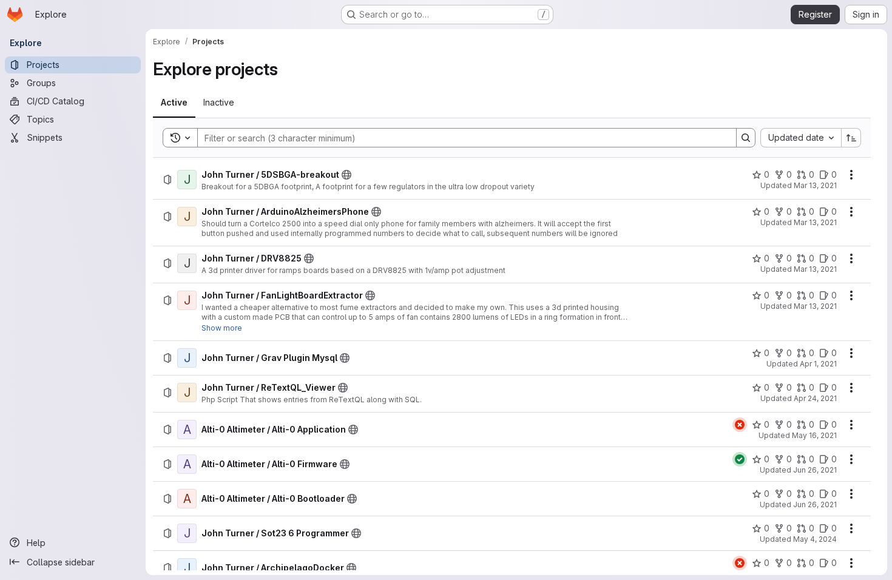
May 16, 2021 (814, 435)
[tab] (174, 102)
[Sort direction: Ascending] (851, 137)
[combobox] (800, 137)
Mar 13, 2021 (815, 185)
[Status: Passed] (739, 459)
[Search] (745, 137)
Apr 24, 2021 (815, 398)
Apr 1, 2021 (818, 363)
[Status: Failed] (739, 424)
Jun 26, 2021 (815, 469)
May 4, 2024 (815, 539)
